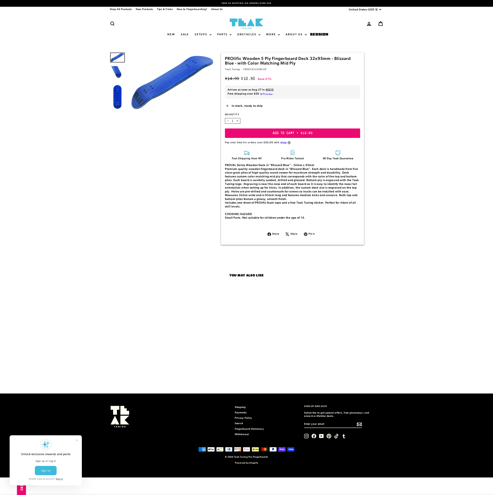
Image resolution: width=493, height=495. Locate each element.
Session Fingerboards (319, 34)
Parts (223, 34)
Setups (202, 34)
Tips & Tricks (165, 9)
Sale (185, 34)
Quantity (232, 114)
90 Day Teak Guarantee (338, 158)
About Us (217, 9)
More (271, 34)
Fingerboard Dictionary (249, 429)
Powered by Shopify (246, 463)
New (171, 34)
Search (239, 423)
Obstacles (247, 34)
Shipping (240, 407)
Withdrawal (242, 434)
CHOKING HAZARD (238, 214)
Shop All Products (121, 9)
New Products (144, 9)
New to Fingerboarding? (192, 9)
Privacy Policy (243, 418)
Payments (241, 412)
